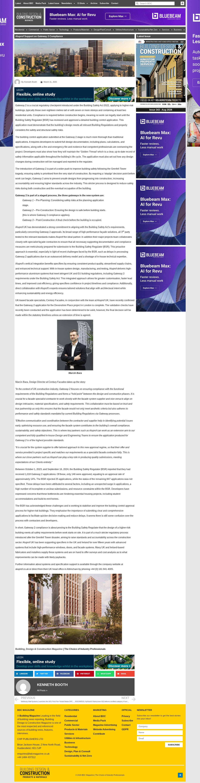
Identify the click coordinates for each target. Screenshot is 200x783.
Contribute (99, 734)
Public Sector (49, 30)
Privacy (126, 716)
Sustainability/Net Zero (147, 30)
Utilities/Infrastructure (125, 30)
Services (165, 30)
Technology (64, 30)
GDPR (125, 729)
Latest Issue (53, 3)
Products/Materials (81, 30)
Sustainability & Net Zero (78, 756)
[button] (23, 674)
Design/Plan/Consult (102, 30)
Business (178, 30)
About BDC (28, 3)
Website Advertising (104, 729)
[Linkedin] (182, 3)
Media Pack (41, 3)
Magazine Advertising (105, 725)
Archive (93, 3)
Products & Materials (76, 729)
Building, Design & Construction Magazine (39, 649)
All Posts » (42, 690)
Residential (19, 30)
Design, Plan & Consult (77, 751)
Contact (114, 3)
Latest (18, 3)
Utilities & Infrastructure (77, 738)
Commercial (34, 30)
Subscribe (104, 3)
